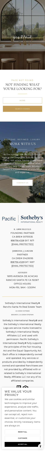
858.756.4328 (17, 240)
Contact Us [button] (22, 183)
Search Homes (22, 109)
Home (22, 100)
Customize (22, 438)
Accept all (22, 444)
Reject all (22, 432)
